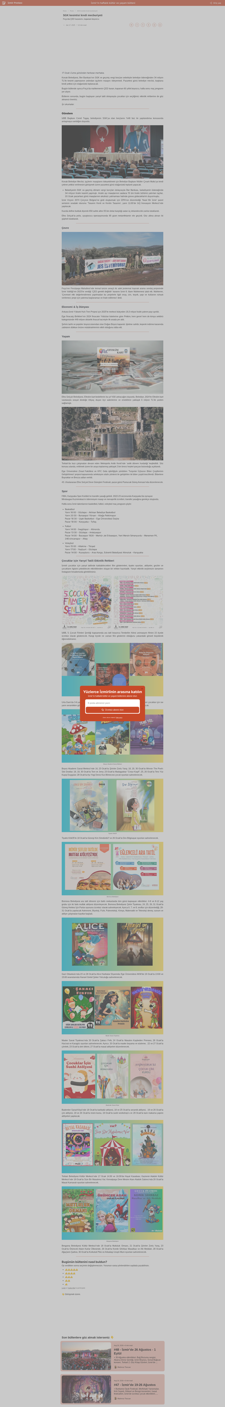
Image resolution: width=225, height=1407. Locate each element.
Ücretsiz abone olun (114, 710)
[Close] (142, 689)
